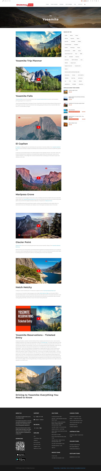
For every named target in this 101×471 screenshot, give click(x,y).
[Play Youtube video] (38, 79)
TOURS (47, 4)
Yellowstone (81, 84)
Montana (77, 56)
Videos (75, 81)
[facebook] (90, 1)
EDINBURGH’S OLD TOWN (75, 457)
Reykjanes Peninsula (68, 65)
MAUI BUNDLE (72, 109)
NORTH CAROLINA (75, 59)
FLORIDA (66, 47)
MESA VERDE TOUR (73, 123)
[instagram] (98, 1)
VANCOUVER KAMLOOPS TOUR (76, 420)
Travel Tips (73, 78)
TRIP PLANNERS (68, 4)
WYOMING (74, 84)
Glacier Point (23, 242)
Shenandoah (67, 75)
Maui (65, 56)
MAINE (81, 53)
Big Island (72, 38)
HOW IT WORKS (54, 4)
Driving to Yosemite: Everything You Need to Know (37, 396)
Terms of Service (70, 468)
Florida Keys (72, 47)
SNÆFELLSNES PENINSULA (75, 448)
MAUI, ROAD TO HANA (56, 434)
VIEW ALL (53, 447)
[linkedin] (92, 1)
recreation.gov (44, 342)
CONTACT (80, 4)
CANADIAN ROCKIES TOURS (75, 416)
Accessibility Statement (80, 468)
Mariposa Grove (25, 194)
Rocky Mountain (78, 65)
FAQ (75, 4)
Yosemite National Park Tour (42, 99)
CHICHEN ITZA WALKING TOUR (58, 457)
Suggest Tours (37, 446)
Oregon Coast (73, 62)
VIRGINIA (80, 81)
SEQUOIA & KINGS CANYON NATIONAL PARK (72, 72)
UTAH (70, 81)
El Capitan (22, 143)
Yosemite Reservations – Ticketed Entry (35, 336)
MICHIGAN (71, 56)
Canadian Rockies (68, 44)
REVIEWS (61, 4)
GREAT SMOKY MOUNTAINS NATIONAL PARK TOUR (77, 97)
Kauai (76, 53)
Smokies (73, 75)
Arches (76, 35)
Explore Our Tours (37, 448)
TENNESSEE (66, 78)
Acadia (66, 35)
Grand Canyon (67, 50)
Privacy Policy (57, 468)
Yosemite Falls (24, 96)
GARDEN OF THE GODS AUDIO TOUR (76, 103)
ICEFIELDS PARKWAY (74, 426)
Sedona (66, 68)
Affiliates (36, 440)
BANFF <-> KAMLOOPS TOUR (75, 418)
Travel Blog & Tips (37, 438)
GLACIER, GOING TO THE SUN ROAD (59, 427)
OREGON (66, 62)
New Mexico (67, 59)
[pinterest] (94, 1)
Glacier (78, 47)
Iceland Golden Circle (68, 53)
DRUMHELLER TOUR (73, 424)
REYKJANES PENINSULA (74, 446)
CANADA (79, 41)
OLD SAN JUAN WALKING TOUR (58, 443)
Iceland (79, 50)
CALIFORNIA (73, 41)
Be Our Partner (37, 442)
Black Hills (66, 41)
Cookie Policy (63, 468)
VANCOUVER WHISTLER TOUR (76, 422)
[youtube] (96, 1)
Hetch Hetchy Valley (44, 293)
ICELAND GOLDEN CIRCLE (75, 444)
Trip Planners (80, 78)
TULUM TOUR (54, 455)
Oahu (82, 59)
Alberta (71, 35)
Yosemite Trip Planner (29, 60)
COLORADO (76, 44)
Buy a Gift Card (37, 444)
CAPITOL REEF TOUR (73, 90)
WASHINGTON (67, 84)
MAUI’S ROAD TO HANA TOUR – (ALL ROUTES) (76, 117)
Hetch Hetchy (24, 287)
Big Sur (78, 38)
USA (65, 81)
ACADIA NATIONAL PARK (57, 416)
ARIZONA (66, 38)
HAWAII (74, 50)
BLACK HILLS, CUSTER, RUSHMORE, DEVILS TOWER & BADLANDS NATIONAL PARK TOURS (58, 424)
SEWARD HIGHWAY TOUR (57, 445)
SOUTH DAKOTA (81, 75)
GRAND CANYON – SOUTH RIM (58, 429)
